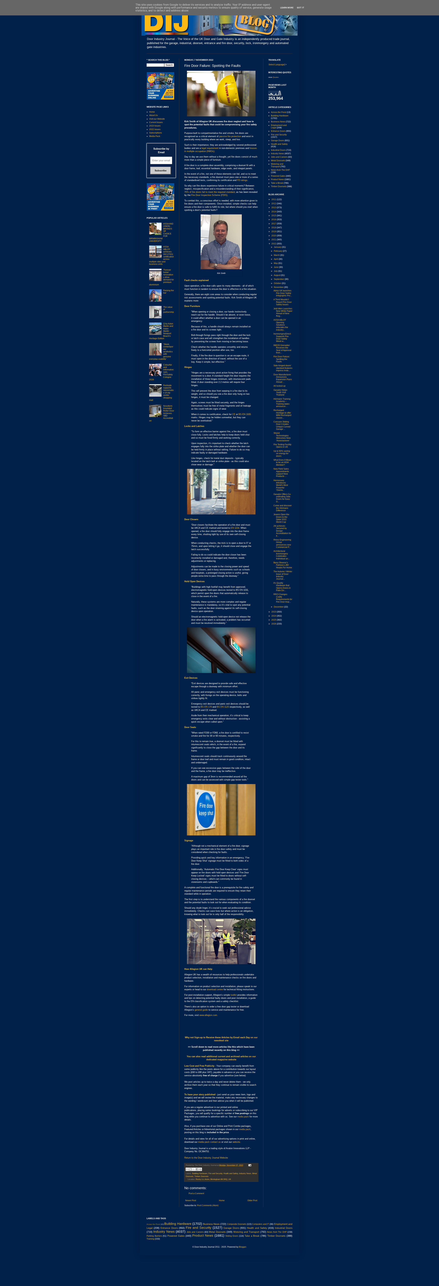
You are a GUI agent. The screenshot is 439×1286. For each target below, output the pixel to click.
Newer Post (190, 1200)
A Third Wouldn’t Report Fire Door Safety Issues (283, 302)
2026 (274, 624)
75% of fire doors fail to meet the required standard (209, 192)
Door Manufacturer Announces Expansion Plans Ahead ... (283, 378)
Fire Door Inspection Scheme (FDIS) (209, 195)
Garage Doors (277, 140)
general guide (201, 1010)
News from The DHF (280, 170)
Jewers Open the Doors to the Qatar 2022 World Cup (281, 518)
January (278, 247)
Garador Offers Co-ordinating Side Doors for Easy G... (282, 498)
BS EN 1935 (245, 414)
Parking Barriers (154, 1236)
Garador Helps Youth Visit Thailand (280, 392)
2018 (274, 227)
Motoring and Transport (277, 165)
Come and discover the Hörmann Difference (283, 508)
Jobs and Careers (279, 157)
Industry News (245, 1173)
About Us (153, 115)
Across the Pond (278, 112)
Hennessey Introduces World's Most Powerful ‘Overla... (281, 485)
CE (233, 414)
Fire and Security (215, 1173)
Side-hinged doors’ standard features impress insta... (283, 368)
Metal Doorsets (278, 160)
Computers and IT (260, 1224)
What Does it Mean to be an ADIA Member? (282, 462)
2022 (274, 243)
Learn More (286, 8)
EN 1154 (235, 528)
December (279, 607)
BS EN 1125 (223, 707)
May (276, 263)
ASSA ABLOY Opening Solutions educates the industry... (281, 325)
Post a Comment (196, 1193)
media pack (243, 1116)
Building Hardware (199, 1173)
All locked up (280, 386)
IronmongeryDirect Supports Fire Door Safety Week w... (282, 337)
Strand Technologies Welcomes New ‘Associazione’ (282, 437)
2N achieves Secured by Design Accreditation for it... (282, 531)
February (278, 251)
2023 (274, 612)
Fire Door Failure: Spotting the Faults (282, 359)
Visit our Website (157, 119)
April (276, 259)
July (276, 271)
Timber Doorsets (201, 1176)
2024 (274, 616)
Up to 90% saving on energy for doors (282, 453)
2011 (274, 199)
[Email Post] (249, 1165)
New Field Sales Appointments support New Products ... (281, 472)
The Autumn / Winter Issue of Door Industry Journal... (283, 575)
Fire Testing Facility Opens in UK (282, 445)
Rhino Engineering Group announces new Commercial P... (282, 543)
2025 (274, 620)
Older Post (252, 1200)
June (276, 267)
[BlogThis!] (190, 1169)
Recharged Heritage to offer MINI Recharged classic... (282, 414)
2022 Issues (155, 129)
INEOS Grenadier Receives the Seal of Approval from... (282, 349)
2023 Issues (155, 126)
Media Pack (154, 136)
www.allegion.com (208, 1015)
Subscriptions (155, 133)
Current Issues (156, 122)
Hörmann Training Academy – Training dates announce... (282, 403)
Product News (277, 179)
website (236, 1142)
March (277, 255)
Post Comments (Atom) (207, 1205)
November (279, 287)
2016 (274, 219)
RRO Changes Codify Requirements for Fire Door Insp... (283, 598)
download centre (215, 989)
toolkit (234, 995)
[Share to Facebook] (197, 1169)
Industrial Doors (278, 150)
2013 (274, 207)
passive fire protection (230, 136)
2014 (274, 211)
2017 (274, 223)
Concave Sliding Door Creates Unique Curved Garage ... (282, 425)
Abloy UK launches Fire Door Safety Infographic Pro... (283, 293)
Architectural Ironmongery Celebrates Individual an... (282, 555)
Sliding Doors (231, 1236)
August (277, 275)
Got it (300, 8)
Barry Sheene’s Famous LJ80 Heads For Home (283, 565)
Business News (278, 121)
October (278, 283)
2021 (274, 239)
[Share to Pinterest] (200, 1169)
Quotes (276, 77)
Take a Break (277, 183)
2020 (274, 235)
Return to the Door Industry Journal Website (206, 1157)
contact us (215, 1142)
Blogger (242, 1247)
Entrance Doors (278, 131)
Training (150, 1239)
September (279, 279)
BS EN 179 (206, 707)
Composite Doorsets (236, 1224)
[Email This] (187, 1169)
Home (222, 1200)
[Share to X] (193, 1169)
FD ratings (242, 180)
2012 (274, 203)
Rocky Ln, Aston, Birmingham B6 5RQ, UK (213, 1179)
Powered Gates (278, 176)
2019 (274, 231)
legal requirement (209, 148)
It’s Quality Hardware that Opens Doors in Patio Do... (282, 587)
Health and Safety (230, 1173)
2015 (274, 215)
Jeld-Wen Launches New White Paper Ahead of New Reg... (283, 312)
